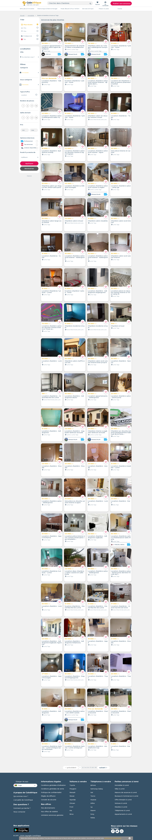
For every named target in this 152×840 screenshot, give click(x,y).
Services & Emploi (87, 8)
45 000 (92, 113)
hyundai (73, 800)
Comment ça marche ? (21, 808)
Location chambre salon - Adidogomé (52, 501)
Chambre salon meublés (98, 221)
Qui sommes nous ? (20, 796)
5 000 (114, 744)
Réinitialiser (29, 168)
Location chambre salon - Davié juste (121, 396)
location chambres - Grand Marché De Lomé (74, 606)
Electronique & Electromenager (47, 8)
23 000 (92, 429)
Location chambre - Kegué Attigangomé (74, 676)
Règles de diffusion (48, 796)
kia (71, 810)
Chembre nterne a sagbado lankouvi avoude (97, 431)
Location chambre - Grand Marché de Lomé (97, 606)
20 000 (115, 148)
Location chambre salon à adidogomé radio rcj (52, 116)
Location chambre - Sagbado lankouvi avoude (74, 431)
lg (91, 807)
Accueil (22, 15)
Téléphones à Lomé (122, 810)
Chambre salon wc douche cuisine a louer (97, 116)
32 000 (92, 254)
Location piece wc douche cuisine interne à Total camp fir (120, 292)
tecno (92, 796)
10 (95, 767)
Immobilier (31, 15)
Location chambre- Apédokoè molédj (51, 151)
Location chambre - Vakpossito (51, 81)
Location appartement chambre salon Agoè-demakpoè (52, 47)
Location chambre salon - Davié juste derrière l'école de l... (121, 572)
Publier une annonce (122, 3)
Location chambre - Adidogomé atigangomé (97, 291)
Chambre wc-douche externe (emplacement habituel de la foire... (121, 432)
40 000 (69, 183)
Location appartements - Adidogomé (97, 396)
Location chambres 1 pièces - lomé (121, 46)
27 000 (46, 674)
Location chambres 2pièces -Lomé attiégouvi (75, 746)
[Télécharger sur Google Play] (21, 830)
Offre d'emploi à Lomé (123, 800)
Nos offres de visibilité (49, 811)
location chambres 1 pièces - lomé (74, 81)
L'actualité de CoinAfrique (23, 800)
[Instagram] (122, 831)
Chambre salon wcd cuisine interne (121, 256)
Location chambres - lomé (51, 256)
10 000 (69, 113)
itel (91, 792)
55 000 (46, 183)
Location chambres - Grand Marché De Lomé (51, 396)
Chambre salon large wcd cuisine (51, 221)
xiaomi (92, 810)
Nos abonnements (48, 808)
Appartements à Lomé (123, 814)
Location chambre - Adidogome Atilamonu (74, 641)
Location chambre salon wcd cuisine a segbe (98, 186)
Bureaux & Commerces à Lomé (126, 796)
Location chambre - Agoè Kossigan (52, 676)
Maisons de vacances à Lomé (126, 792)
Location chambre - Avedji (97, 466)
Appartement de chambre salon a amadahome (74, 46)
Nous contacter (19, 812)
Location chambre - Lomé (52, 361)
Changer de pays (22, 781)
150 (44, 394)
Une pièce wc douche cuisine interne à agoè (75, 501)
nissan (72, 796)
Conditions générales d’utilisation (53, 785)
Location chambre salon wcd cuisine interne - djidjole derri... (98, 82)
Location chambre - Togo (98, 676)
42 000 (46, 113)
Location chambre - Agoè (98, 641)
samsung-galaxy (96, 789)
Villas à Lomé (120, 789)
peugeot (73, 789)
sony (92, 814)
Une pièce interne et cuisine (120, 151)
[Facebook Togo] (113, 831)
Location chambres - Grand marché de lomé (120, 606)
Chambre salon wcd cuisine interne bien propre (98, 361)
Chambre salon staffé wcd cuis (75, 361)
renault (72, 792)
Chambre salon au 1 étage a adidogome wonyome (97, 47)
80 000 (92, 78)
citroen (72, 803)
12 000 (69, 78)
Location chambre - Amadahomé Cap (97, 746)
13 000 (115, 43)
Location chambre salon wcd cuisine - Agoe (98, 151)
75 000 (69, 43)
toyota (72, 785)
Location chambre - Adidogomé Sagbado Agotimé (52, 642)
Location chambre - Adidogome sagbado (97, 536)
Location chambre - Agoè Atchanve (52, 536)
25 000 (115, 394)
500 (114, 324)
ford (71, 807)
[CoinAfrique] (32, 3)
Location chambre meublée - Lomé (121, 466)
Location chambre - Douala (52, 466)
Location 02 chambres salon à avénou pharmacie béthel (121, 82)
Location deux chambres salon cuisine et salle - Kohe (74, 572)
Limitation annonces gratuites (52, 815)
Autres (120, 8)
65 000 (115, 534)
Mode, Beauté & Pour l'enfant (70, 8)
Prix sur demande (49, 78)
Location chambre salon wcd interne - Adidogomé (75, 257)
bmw (72, 814)
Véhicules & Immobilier (27, 8)
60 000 (92, 148)
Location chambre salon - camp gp (121, 186)
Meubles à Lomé (121, 807)
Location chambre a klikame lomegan (74, 186)
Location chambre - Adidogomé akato (74, 396)
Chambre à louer (118, 326)
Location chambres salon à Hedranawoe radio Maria (121, 537)
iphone (93, 785)
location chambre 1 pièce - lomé (74, 291)
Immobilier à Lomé (122, 785)
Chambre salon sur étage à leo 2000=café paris (51, 186)
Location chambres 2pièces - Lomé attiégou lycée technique (52, 747)
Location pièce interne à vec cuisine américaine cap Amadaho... (75, 537)
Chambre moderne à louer (75, 326)
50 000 (46, 43)
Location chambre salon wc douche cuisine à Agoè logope (75, 152)
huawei (93, 800)
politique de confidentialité (112, 838)
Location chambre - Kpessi (121, 361)
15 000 (92, 218)
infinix (92, 803)
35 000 (92, 183)
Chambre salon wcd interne (121, 221)
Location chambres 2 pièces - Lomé (51, 571)
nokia (92, 818)
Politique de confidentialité (51, 792)
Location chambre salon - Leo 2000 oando (75, 711)
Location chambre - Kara (120, 501)
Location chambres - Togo (120, 116)
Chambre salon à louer (74, 221)
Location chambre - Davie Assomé (98, 711)
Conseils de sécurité (48, 800)
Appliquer (29, 163)
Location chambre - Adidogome (51, 431)
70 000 (92, 43)
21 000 (115, 639)
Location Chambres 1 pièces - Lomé (51, 291)
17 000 (115, 604)
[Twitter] (117, 831)
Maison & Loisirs (104, 8)
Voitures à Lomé (121, 803)
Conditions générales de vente (52, 789)
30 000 (115, 183)
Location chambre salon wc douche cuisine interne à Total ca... (52, 327)
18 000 (92, 639)
